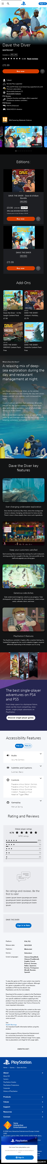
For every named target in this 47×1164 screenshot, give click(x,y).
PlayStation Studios (9, 1082)
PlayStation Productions (11, 1085)
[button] (14, 94)
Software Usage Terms (39, 1153)
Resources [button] (7, 1112)
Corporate (6, 1088)
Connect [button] (6, 1117)
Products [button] (7, 1097)
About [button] (5, 1073)
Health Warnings (11, 1025)
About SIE (6, 1076)
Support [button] (6, 1107)
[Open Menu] (2, 3)
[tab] (19, 746)
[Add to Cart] (21, 71)
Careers (5, 1079)
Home (5, 1067)
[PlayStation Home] (23, 3)
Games (12, 1067)
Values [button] (6, 1102)
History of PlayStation (10, 1091)
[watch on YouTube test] (36, 144)
